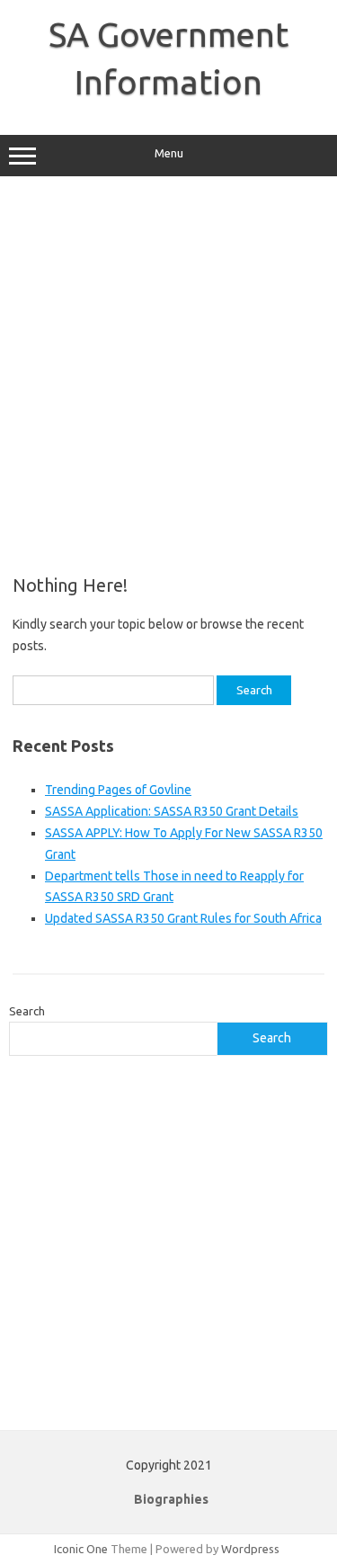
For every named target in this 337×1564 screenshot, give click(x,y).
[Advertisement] (168, 375)
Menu (169, 153)
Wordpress (250, 1548)
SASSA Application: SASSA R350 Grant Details (171, 811)
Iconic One (81, 1548)
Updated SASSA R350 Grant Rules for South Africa (183, 918)
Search (27, 1011)
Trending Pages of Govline (118, 789)
